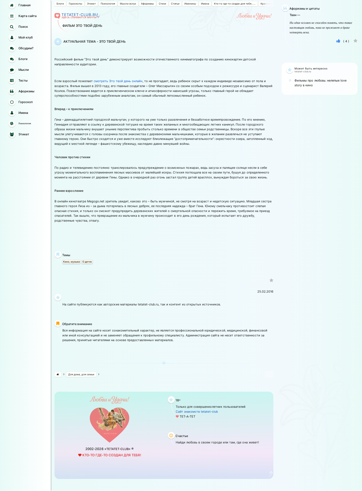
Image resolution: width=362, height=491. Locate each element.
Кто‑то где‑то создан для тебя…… (234, 3)
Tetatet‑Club (117, 449)
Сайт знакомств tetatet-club (197, 411)
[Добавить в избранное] (271, 281)
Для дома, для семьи (81, 374)
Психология (108, 3)
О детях (87, 261)
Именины (190, 3)
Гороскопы (75, 3)
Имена (205, 3)
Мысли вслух (128, 3)
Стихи (162, 3)
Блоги (60, 3)
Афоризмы (147, 3)
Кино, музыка (71, 261)
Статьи (175, 3)
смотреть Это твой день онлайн (118, 81)
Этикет (91, 3)
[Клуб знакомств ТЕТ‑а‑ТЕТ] (57, 374)
